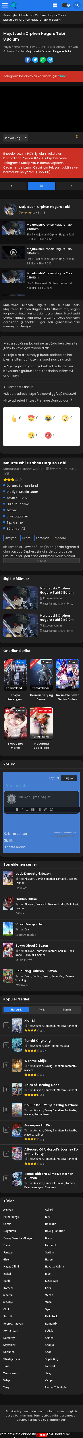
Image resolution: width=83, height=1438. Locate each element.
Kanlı (71, 943)
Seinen (41, 947)
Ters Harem (10, 1366)
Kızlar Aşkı (51, 1273)
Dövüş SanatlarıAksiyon (18, 1230)
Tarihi (6, 1358)
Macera (60, 530)
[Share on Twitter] (35, 60)
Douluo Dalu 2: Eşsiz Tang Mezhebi (51, 1098)
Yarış (6, 1380)
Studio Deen (28, 484)
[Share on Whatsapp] (43, 60)
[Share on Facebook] (28, 60)
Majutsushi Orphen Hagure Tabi (48, 51)
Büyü (48, 1209)
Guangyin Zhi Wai (38, 1118)
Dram (26, 530)
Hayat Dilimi (11, 1259)
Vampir (49, 1373)
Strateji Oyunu (12, 1351)
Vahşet (7, 1373)
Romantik (51, 1316)
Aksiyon (10, 530)
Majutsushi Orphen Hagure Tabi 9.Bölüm (56, 610)
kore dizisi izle (10, 1426)
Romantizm (42, 1107)
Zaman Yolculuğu (56, 1380)
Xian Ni (29, 1013)
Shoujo (49, 1337)
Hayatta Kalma (54, 1259)
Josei (48, 1266)
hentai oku (46, 1426)
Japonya (21, 509)
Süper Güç (58, 968)
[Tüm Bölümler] (41, 186)
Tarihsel (20, 875)
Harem (49, 1252)
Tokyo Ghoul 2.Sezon (31, 938)
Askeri (49, 1202)
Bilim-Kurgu (51, 1038)
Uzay (48, 1366)
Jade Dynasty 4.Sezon (33, 866)
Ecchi (6, 1237)
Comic (7, 1216)
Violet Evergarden (29, 917)
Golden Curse (26, 892)
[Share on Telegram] (50, 60)
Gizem (46, 968)
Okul (6, 1301)
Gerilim (52, 896)
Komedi (70, 1176)
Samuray (9, 1330)
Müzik (48, 1294)
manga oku (9, 1431)
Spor (48, 1344)
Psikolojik (72, 896)
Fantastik (42, 530)
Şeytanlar (9, 1337)
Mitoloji (8, 1294)
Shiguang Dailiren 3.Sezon (36, 964)
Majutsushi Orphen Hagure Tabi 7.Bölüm (56, 583)
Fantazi (52, 943)
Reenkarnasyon (34, 1179)
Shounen (50, 1179)
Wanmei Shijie (35, 1053)
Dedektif (50, 1216)
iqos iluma (26, 1431)
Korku (61, 896)
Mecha (49, 1287)
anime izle (29, 1426)
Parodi (7, 1309)
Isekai (60, 1176)
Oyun (48, 1301)
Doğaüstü (9, 1223)
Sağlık (49, 1323)
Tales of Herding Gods (41, 1077)
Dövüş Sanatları (45, 871)
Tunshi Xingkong (37, 1033)
